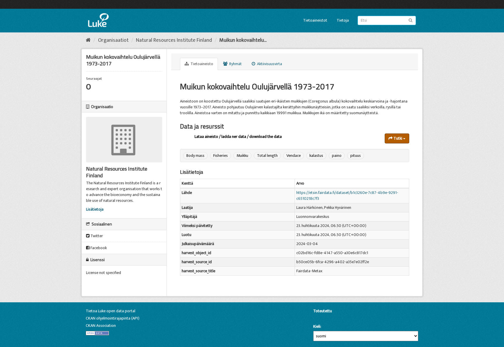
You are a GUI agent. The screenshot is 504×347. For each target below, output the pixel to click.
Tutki (398, 138)
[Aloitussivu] (88, 40)
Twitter (96, 236)
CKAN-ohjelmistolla (323, 318)
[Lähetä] (410, 20)
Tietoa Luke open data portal (110, 311)
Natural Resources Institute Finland (174, 40)
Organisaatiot (113, 40)
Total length (267, 155)
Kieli (316, 326)
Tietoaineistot (315, 20)
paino (337, 155)
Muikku (242, 155)
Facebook (98, 247)
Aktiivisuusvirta (269, 63)
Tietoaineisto (201, 63)
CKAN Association (101, 325)
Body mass (195, 155)
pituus (355, 155)
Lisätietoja (95, 209)
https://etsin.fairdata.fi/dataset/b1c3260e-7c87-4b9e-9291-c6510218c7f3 (347, 195)
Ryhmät (235, 63)
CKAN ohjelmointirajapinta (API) (112, 318)
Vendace (293, 155)
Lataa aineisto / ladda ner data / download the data (238, 136)
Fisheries (220, 155)
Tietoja (343, 20)
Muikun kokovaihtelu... (243, 40)
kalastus (316, 155)
